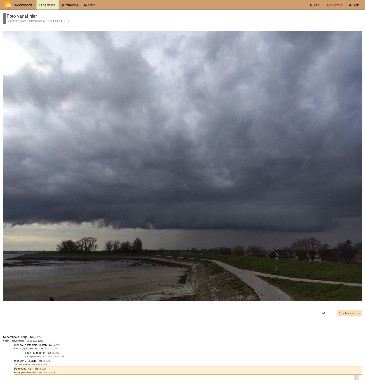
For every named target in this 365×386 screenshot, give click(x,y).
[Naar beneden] (356, 377)
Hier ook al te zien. (25, 360)
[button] (323, 313)
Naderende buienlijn (15, 337)
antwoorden (348, 313)
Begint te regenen (36, 352)
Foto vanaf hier (23, 368)
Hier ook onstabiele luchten (31, 345)
